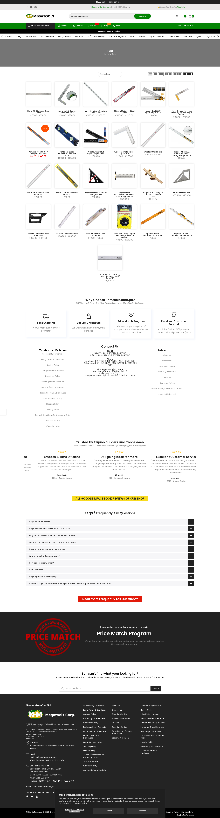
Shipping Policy (52, 404)
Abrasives (79, 36)
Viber (40, 786)
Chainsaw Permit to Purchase (149, 751)
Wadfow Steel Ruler (153, 152)
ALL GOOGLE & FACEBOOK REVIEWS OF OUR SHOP (110, 499)
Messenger (49, 786)
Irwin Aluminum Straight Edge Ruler (96, 112)
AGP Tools (187, 36)
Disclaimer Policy (52, 376)
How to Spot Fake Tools (151, 731)
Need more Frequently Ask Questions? (110, 599)
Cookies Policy (52, 365)
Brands (79, 26)
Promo (94, 25)
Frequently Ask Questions (152, 746)
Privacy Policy (81, 803)
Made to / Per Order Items (52, 387)
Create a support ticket (151, 705)
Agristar (199, 36)
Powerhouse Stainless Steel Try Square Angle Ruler (181, 113)
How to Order (146, 710)
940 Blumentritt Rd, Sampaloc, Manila (114, 7)
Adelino (142, 36)
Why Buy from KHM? (167, 372)
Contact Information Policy (95, 770)
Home (106, 54)
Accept (108, 810)
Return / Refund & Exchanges (53, 393)
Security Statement (167, 394)
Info (118, 26)
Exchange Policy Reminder (52, 381)
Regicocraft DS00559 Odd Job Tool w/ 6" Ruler (153, 194)
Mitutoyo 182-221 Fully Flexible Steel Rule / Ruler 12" (110, 276)
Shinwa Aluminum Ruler (67, 233)
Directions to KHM (167, 366)
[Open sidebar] (3, 412)
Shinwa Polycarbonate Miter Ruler (38, 234)
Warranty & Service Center (152, 718)
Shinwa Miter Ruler (181, 192)
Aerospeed (175, 36)
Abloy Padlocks (64, 36)
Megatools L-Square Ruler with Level (67, 112)
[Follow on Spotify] (35, 7)
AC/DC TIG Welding (96, 36)
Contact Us (167, 360)
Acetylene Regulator (117, 36)
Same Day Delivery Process (153, 723)
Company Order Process (53, 370)
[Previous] (2, 36)
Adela (132, 36)
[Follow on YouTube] (31, 7)
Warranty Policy (53, 426)
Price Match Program (150, 714)
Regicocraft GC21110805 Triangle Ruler (96, 193)
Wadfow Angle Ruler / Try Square (124, 153)
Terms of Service (52, 420)
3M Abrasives (31, 36)
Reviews (167, 377)
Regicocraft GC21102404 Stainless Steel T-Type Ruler (124, 194)
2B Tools (8, 36)
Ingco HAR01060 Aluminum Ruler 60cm (182, 234)
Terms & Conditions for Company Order (53, 415)
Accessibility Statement (52, 354)
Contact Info (187, 812)
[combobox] (101, 16)
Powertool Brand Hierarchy (152, 727)
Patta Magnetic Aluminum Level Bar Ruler (67, 154)
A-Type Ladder (47, 36)
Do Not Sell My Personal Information (167, 388)
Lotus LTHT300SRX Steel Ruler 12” (67, 193)
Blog (107, 25)
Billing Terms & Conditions (52, 359)
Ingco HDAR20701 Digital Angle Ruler (153, 112)
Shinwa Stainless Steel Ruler (124, 112)
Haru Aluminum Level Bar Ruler (95, 234)
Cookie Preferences (185, 815)
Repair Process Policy (53, 398)
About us (167, 355)
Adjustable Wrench (157, 36)
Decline (142, 810)
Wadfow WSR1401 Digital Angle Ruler (95, 153)
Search (156, 688)
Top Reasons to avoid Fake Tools (152, 736)
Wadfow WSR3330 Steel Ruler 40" (38, 193)
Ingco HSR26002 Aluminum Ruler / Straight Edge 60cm (182, 154)
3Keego (19, 36)
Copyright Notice (167, 383)
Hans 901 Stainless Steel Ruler (38, 112)
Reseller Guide (147, 742)
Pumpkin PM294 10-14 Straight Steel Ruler (38, 153)
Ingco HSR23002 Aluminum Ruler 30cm (153, 234)
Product (64, 26)
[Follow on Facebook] (27, 7)
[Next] (218, 36)
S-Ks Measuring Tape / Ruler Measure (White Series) (124, 235)
